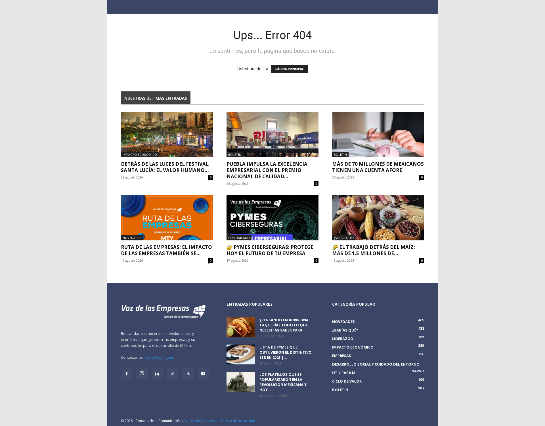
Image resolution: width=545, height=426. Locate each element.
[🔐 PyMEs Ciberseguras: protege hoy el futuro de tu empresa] (272, 217)
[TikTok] (172, 373)
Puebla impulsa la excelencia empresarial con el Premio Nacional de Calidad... (267, 170)
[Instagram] (142, 373)
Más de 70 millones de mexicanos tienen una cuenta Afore (378, 167)
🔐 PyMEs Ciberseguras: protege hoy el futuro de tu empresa (270, 250)
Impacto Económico (140, 154)
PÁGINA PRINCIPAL (289, 69)
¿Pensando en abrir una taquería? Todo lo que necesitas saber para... (284, 325)
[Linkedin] (157, 373)
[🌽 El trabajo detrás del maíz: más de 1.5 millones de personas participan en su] (378, 217)
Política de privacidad (237, 420)
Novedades (132, 238)
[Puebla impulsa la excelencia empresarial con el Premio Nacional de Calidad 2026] (272, 134)
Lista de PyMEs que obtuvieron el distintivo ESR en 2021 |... (285, 352)
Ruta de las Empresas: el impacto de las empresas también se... (166, 250)
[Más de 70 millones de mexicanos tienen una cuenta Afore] (378, 134)
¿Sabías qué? (344, 238)
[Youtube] (203, 373)
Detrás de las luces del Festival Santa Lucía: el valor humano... (165, 167)
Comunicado (239, 238)
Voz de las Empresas (200, 420)
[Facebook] (126, 373)
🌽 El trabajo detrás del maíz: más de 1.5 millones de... (373, 250)
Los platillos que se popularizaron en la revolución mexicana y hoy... (283, 382)
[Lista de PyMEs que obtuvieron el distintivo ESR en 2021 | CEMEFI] (241, 354)
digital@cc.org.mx (159, 357)
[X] (188, 373)
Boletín (234, 154)
